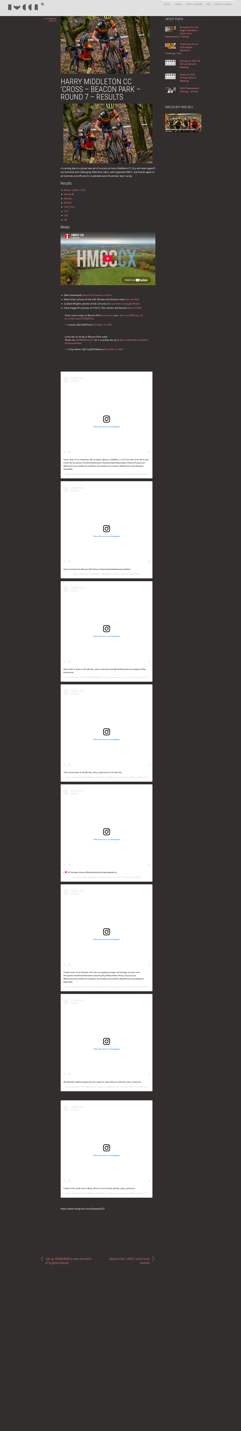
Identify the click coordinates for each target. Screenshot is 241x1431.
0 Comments (50, 18)
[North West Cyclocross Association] (23, 11)
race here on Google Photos (125, 303)
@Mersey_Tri (136, 315)
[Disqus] (97, 1303)
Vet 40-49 (69, 194)
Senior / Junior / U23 (74, 190)
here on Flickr (132, 299)
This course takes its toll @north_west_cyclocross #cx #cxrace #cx (92, 772)
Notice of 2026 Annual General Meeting (188, 77)
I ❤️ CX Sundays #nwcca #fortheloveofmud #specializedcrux (90, 872)
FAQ (208, 4)
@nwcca (124, 315)
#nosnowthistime (73, 343)
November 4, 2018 (102, 324)
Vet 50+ (68, 202)
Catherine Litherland (96, 877)
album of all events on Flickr (97, 295)
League (178, 4)
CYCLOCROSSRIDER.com (92, 677)
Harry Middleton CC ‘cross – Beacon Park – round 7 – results (101, 89)
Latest (166, 4)
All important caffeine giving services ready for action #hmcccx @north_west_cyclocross (102, 1082)
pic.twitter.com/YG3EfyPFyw (79, 318)
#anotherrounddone (138, 339)
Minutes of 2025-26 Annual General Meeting (190, 64)
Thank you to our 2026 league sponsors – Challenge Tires (181, 48)
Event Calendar (194, 4)
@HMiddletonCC (85, 339)
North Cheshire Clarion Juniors (94, 474)
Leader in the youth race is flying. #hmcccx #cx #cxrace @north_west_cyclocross (99, 1188)
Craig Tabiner (95, 574)
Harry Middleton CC (89, 777)
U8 (65, 219)
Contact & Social (223, 4)
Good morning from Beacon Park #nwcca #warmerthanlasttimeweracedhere (97, 569)
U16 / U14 (69, 206)
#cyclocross (107, 315)
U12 (66, 211)
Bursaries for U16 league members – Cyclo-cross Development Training (182, 32)
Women (68, 198)
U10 (66, 215)
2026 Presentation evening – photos (189, 90)
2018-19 (52, 20)
